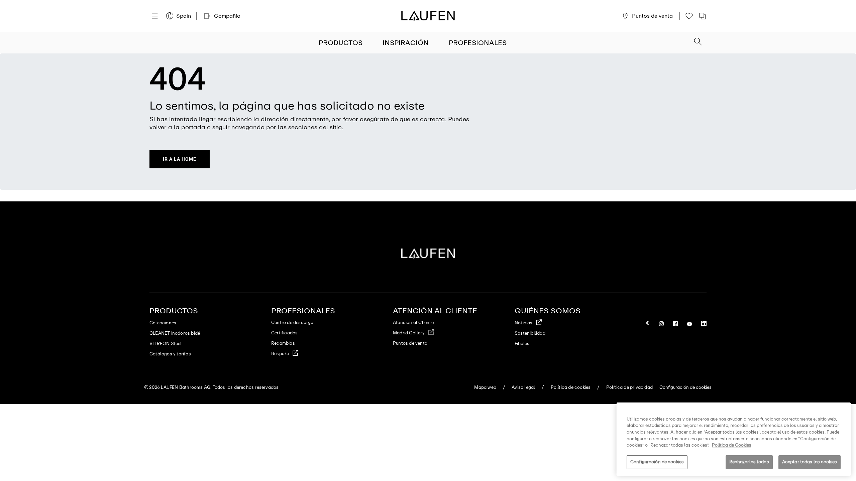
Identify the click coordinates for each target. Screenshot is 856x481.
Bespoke (280, 353)
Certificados (284, 332)
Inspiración (406, 43)
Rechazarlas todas (749, 461)
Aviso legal (523, 387)
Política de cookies (571, 387)
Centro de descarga (292, 322)
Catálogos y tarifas (170, 353)
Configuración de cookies (657, 461)
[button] (697, 42)
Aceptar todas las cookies (809, 461)
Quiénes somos (547, 310)
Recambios (283, 343)
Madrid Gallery (409, 332)
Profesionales (478, 43)
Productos (340, 43)
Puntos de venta (410, 343)
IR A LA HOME (179, 159)
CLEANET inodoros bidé (174, 333)
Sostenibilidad (530, 333)
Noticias (524, 322)
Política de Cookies (731, 445)
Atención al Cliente (413, 322)
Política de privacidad (629, 387)
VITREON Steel (165, 343)
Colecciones (162, 322)
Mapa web (485, 387)
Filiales (522, 343)
